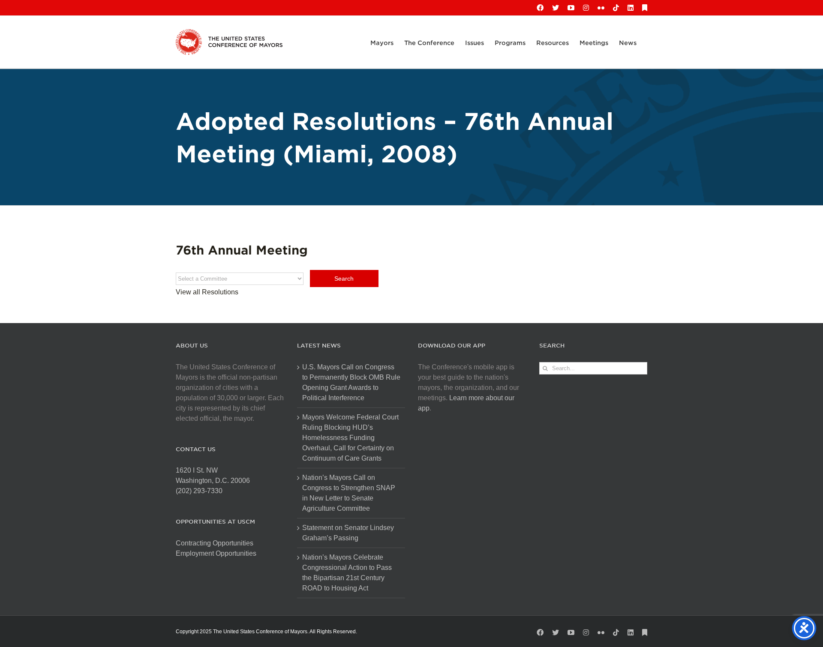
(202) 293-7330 (199, 490)
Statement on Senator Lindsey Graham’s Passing (348, 533)
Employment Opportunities (216, 553)
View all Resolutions (207, 292)
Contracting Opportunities (214, 543)
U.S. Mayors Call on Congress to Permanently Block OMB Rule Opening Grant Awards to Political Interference (351, 382)
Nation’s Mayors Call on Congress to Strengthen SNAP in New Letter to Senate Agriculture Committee (348, 493)
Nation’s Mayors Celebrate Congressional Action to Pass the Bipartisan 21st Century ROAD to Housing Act (347, 573)
